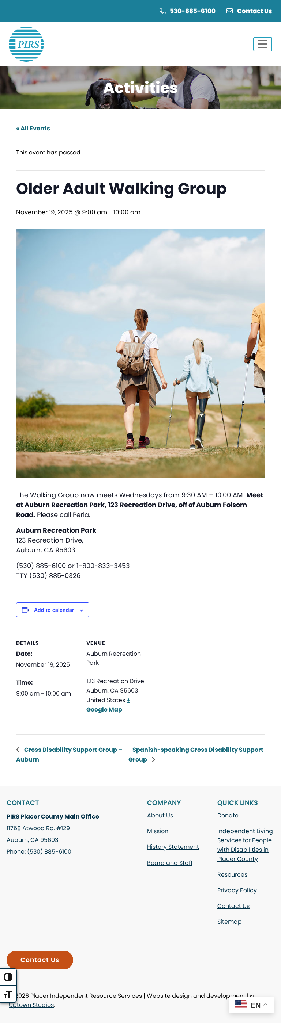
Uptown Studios (31, 1005)
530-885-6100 (193, 11)
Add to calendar (54, 609)
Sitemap (229, 921)
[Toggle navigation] (262, 44)
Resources (232, 874)
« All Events (33, 128)
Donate (228, 815)
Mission (157, 831)
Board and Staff (169, 863)
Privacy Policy (237, 890)
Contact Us (254, 11)
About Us (160, 815)
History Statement (173, 847)
